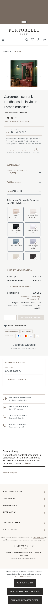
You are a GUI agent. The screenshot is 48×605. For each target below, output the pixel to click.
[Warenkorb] (45, 40)
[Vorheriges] (7, 74)
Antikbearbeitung (13, 182)
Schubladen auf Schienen (17, 172)
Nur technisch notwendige (25, 591)
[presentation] (23, 22)
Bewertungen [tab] (10, 472)
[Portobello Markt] (24, 547)
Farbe (9, 191)
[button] (24, 172)
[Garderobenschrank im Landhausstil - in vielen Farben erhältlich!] (24, 73)
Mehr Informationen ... (24, 577)
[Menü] (3, 40)
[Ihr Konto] (39, 40)
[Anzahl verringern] (7, 317)
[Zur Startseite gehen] (24, 32)
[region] (24, 73)
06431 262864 (13, 371)
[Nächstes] (41, 74)
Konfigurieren (25, 583)
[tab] (24, 457)
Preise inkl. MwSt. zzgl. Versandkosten (17, 121)
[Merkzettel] (33, 40)
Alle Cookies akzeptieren (25, 600)
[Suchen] (26, 40)
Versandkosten (38, 537)
